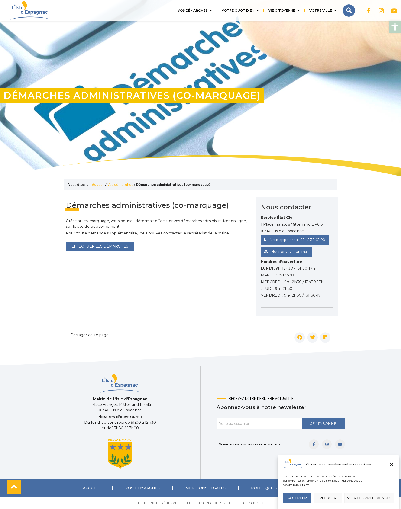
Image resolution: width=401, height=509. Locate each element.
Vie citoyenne (281, 10)
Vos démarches (192, 10)
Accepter (297, 498)
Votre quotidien (238, 10)
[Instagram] (381, 10)
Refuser (327, 498)
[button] (395, 27)
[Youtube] (394, 10)
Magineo (256, 503)
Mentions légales (205, 488)
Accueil (98, 184)
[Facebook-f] (368, 10)
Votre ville (320, 10)
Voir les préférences (369, 498)
